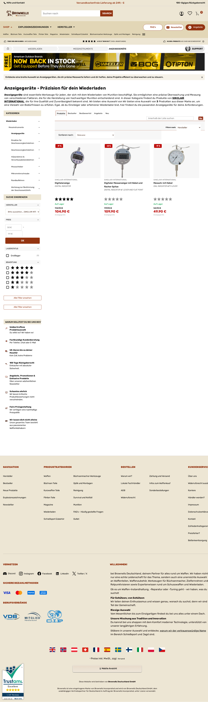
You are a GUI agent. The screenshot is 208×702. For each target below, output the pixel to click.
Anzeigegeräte (60, 215)
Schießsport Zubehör (79, 34)
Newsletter (8, 504)
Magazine (54, 34)
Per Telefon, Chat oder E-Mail (23, 342)
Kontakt (192, 519)
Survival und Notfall (82, 497)
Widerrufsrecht (128, 497)
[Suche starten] (106, 13)
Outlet (76, 519)
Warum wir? (126, 476)
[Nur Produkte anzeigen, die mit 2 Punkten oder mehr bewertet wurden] (22, 282)
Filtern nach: (171, 127)
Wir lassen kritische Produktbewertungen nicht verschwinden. (22, 397)
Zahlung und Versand (159, 476)
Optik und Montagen (122, 34)
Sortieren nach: (66, 135)
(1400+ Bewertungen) (111, 41)
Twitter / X (82, 573)
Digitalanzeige (62, 183)
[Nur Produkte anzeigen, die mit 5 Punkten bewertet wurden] (22, 267)
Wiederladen (64, 34)
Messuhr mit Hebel (163, 183)
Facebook (47, 573)
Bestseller (8, 483)
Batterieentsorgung (197, 540)
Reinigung (136, 34)
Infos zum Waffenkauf (159, 483)
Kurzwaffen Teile (30, 34)
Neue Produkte (10, 490)
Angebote (198, 27)
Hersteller (65, 27)
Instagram (29, 573)
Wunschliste (190, 13)
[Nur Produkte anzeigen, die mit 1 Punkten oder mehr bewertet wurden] (22, 287)
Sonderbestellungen (159, 490)
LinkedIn (64, 573)
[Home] (7, 48)
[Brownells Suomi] (129, 649)
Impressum (193, 504)
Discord (11, 573)
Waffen (6, 34)
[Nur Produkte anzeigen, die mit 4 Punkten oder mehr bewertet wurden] (22, 272)
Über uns (192, 476)
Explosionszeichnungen (33, 27)
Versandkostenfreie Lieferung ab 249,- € (100, 2)
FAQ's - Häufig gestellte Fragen (88, 512)
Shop (6, 27)
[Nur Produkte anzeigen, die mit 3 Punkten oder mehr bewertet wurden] (22, 277)
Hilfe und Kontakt (15, 3)
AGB (123, 490)
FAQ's (153, 27)
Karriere (192, 490)
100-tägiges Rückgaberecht (190, 3)
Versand (121, 659)
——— (143, 33)
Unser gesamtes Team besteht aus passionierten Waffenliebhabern (24, 425)
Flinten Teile (43, 34)
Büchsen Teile (16, 34)
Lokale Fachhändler (130, 483)
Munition (77, 504)
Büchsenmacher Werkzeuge (101, 34)
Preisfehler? (194, 533)
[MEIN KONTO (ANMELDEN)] (182, 13)
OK (22, 240)
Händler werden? (196, 497)
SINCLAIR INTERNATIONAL (66, 180)
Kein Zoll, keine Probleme (21, 355)
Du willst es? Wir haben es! (21, 332)
